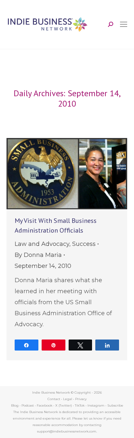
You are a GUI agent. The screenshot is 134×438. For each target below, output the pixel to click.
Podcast (27, 405)
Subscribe (115, 405)
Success (84, 244)
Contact (53, 399)
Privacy (81, 399)
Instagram (95, 405)
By (38, 255)
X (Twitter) (64, 405)
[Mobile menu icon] (123, 24)
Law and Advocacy (42, 244)
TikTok (80, 405)
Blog (15, 405)
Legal (67, 399)
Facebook (44, 405)
